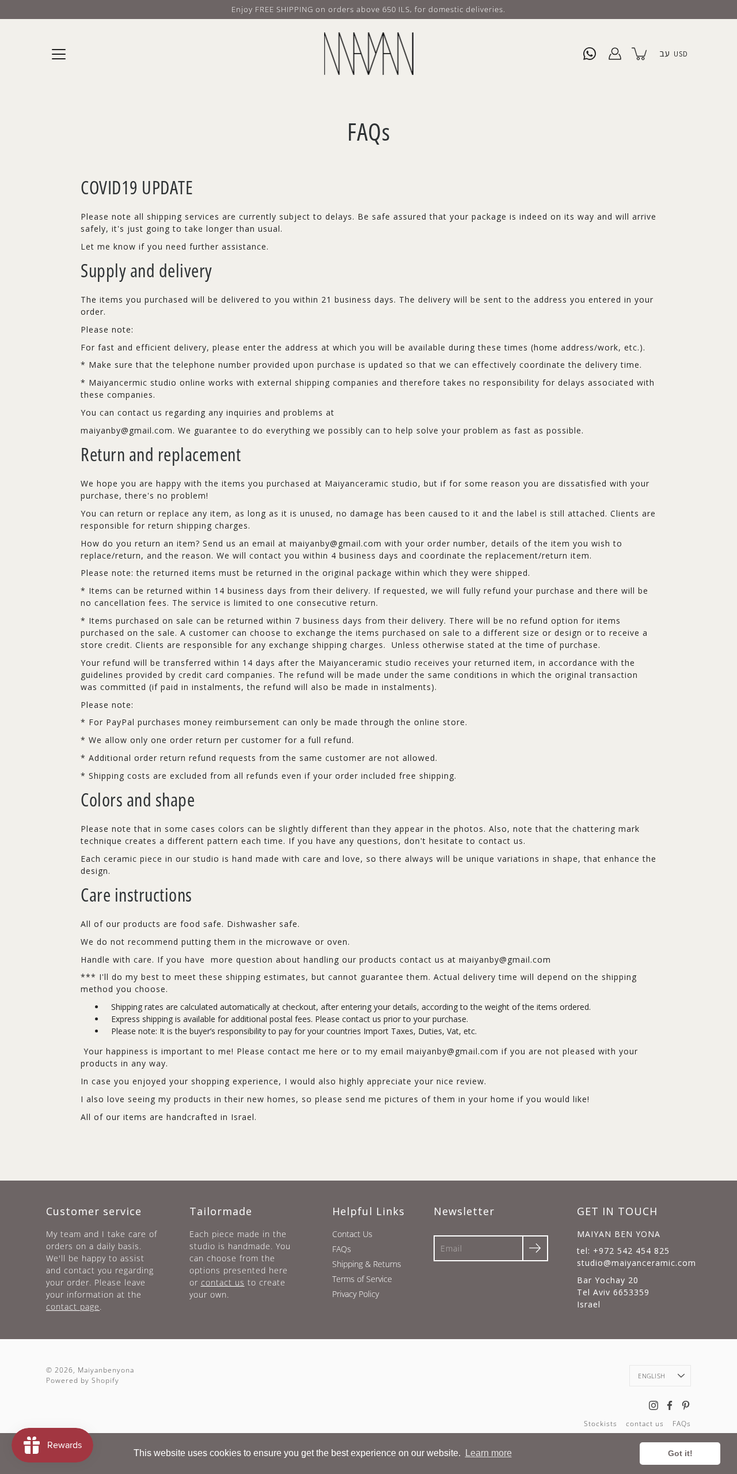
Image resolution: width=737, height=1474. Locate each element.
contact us (223, 1282)
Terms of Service (362, 1278)
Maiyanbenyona (106, 1370)
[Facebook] (669, 1405)
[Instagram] (653, 1405)
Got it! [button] (680, 1453)
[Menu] (58, 54)
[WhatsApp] (589, 53)
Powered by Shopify (82, 1380)
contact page (73, 1306)
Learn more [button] (488, 1453)
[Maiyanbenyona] (368, 53)
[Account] (615, 53)
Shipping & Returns (366, 1263)
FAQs (341, 1248)
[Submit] (535, 1248)
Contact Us (352, 1233)
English (651, 1375)
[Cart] (640, 53)
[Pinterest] (686, 1405)
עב (664, 53)
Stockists (600, 1423)
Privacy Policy (355, 1293)
